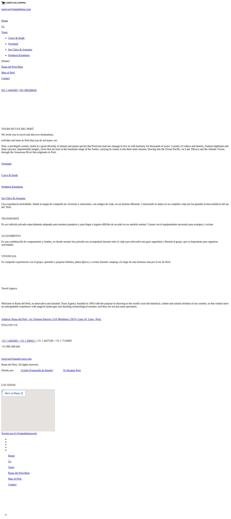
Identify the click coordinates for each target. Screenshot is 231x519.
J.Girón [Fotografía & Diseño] (37, 370)
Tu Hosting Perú (72, 370)
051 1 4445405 (9, 90)
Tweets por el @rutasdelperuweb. (19, 433)
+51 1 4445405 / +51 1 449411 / (19, 340)
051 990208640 (28, 90)
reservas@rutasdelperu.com (16, 9)
